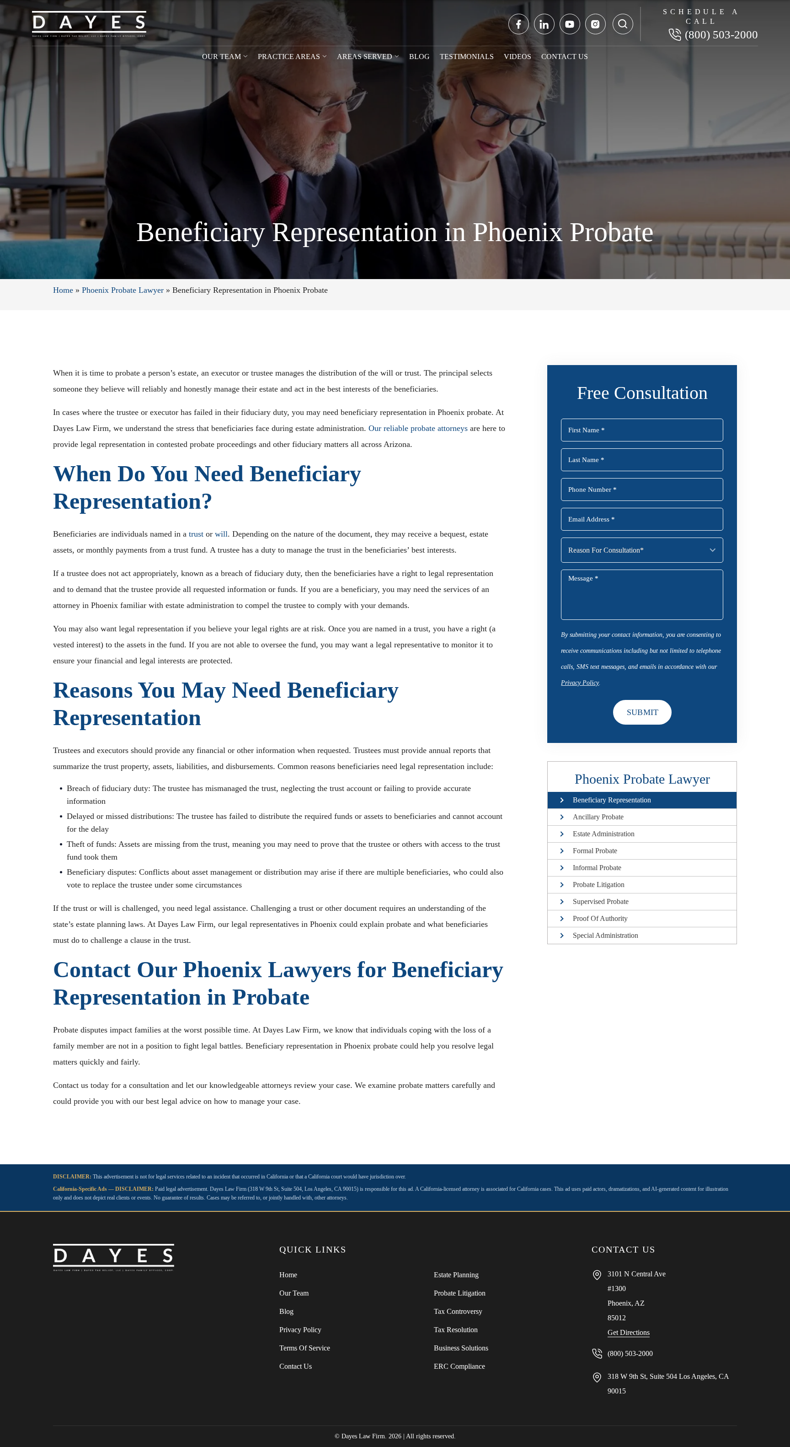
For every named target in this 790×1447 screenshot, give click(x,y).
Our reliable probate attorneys (418, 428)
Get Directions (629, 1332)
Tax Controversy (458, 1311)
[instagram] (595, 24)
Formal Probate (595, 851)
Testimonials (467, 56)
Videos (517, 56)
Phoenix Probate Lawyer (123, 290)
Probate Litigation (599, 884)
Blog (419, 56)
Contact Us (564, 56)
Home (63, 290)
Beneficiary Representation (612, 800)
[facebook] (518, 24)
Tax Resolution (456, 1330)
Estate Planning (456, 1275)
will (221, 533)
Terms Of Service (304, 1348)
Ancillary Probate (598, 817)
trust (196, 533)
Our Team (221, 56)
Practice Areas (289, 56)
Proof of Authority (600, 918)
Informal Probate (597, 867)
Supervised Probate (601, 901)
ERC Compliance (459, 1366)
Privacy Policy (580, 682)
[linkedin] (544, 24)
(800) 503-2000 (721, 34)
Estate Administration (604, 834)
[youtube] (570, 24)
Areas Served (364, 56)
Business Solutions (461, 1348)
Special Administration (605, 935)
